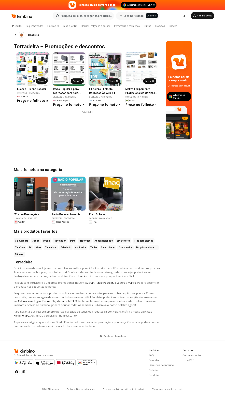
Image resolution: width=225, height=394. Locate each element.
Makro (132, 282)
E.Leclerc (119, 282)
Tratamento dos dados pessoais (167, 389)
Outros (147, 25)
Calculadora (21, 240)
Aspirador (80, 247)
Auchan (89, 282)
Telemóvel (50, 247)
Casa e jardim (70, 25)
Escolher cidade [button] (134, 16)
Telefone (20, 247)
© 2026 (50, 389)
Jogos (35, 240)
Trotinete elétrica (143, 240)
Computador (125, 247)
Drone (46, 240)
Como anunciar (192, 355)
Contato (154, 360)
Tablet (93, 247)
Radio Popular (104, 282)
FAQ (151, 355)
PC (30, 247)
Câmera (19, 254)
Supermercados (35, 25)
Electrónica (53, 25)
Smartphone (107, 247)
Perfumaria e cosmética (127, 25)
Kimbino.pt (84, 276)
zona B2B (188, 360)
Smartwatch (123, 240)
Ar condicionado (104, 240)
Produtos (160, 25)
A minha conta (204, 15)
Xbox (38, 247)
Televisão (65, 247)
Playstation (60, 240)
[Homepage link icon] (100, 336)
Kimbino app (21, 315)
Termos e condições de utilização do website (124, 389)
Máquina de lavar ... (146, 247)
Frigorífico (85, 240)
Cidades (173, 25)
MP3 (72, 240)
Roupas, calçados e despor (95, 25)
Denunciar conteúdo (161, 365)
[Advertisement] (87, 136)
